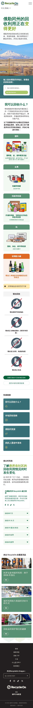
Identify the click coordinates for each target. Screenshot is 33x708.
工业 (16, 659)
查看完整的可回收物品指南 (16, 377)
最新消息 (16, 652)
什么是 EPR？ (16, 662)
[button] (16, 513)
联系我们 (16, 666)
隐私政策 (12, 705)
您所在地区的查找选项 (16, 383)
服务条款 (20, 705)
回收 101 (17, 655)
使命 (16, 649)
